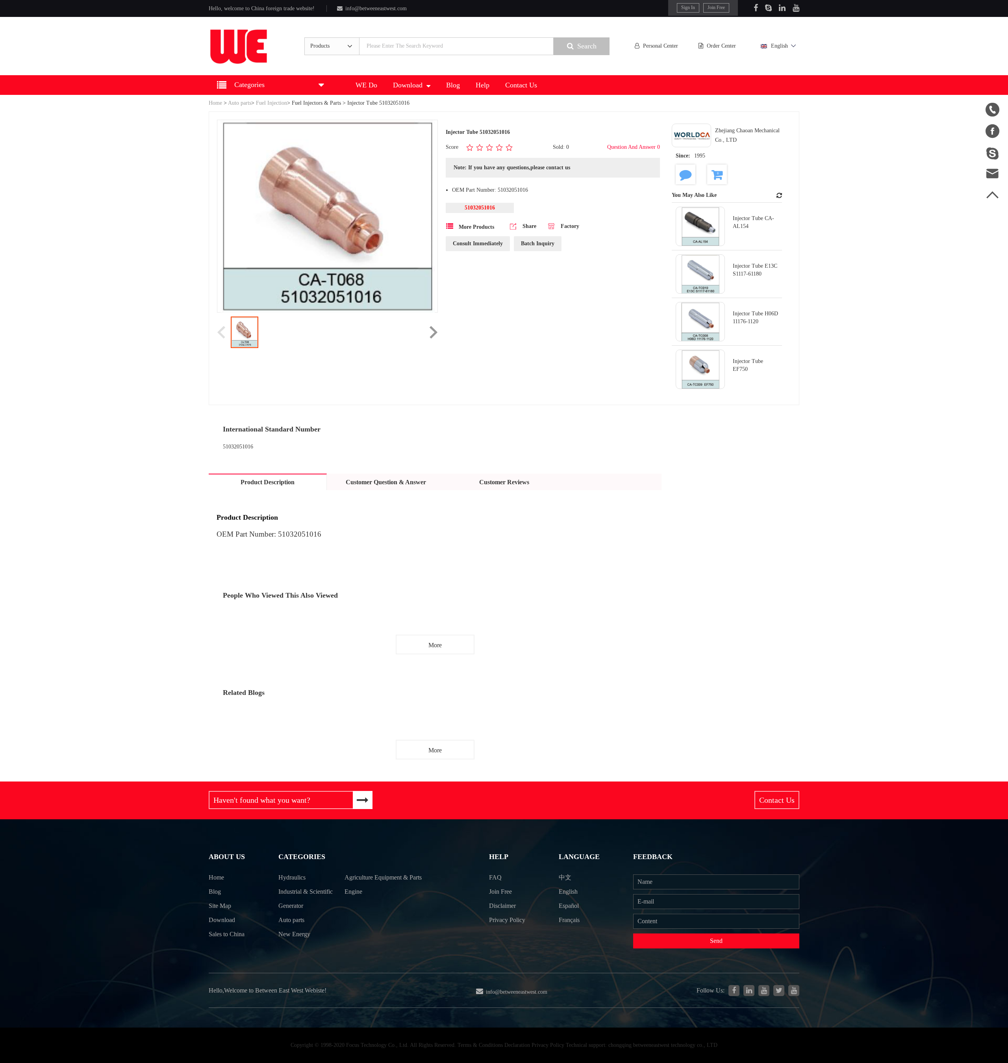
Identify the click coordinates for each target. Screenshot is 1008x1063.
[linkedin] (748, 990)
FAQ (495, 877)
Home (215, 103)
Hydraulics (292, 877)
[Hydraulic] (763, 990)
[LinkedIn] (782, 8)
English (779, 46)
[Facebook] (756, 8)
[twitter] (778, 990)
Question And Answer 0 (633, 147)
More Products (475, 227)
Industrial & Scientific (305, 891)
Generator (290, 905)
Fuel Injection (271, 103)
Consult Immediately (478, 243)
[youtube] (793, 990)
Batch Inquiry (537, 243)
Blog (453, 85)
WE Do (366, 85)
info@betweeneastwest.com (376, 8)
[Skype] (768, 8)
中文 (565, 877)
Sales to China (227, 934)
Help (482, 85)
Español (569, 905)
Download (407, 85)
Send (716, 940)
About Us (227, 857)
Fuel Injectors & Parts (316, 103)
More (435, 645)
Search (587, 46)
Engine (353, 891)
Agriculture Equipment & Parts (383, 877)
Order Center (721, 46)
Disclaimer (502, 905)
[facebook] (733, 990)
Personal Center (660, 46)
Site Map (220, 905)
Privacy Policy (507, 920)
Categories (301, 857)
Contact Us (521, 85)
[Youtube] (796, 8)
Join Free (716, 7)
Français (569, 920)
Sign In (688, 7)
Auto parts (239, 103)
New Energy (294, 934)
